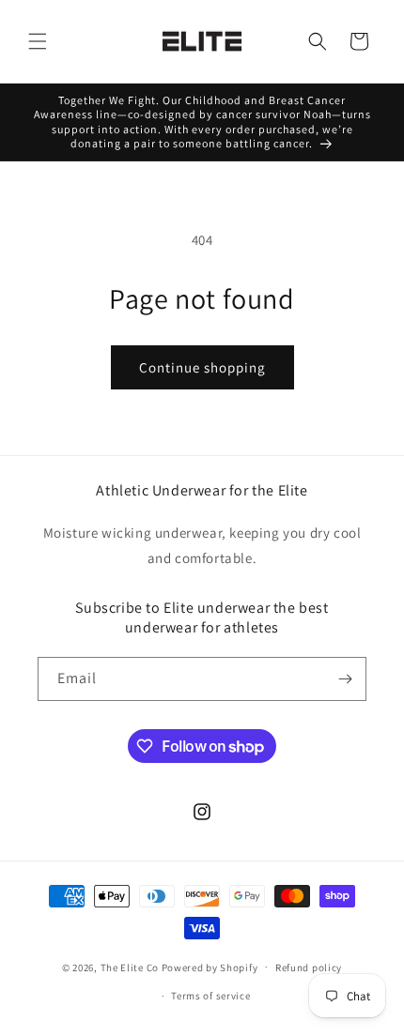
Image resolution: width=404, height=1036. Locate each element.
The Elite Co (130, 966)
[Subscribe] (344, 679)
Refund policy (308, 967)
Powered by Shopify (210, 966)
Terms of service (210, 995)
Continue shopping (202, 367)
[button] (37, 41)
